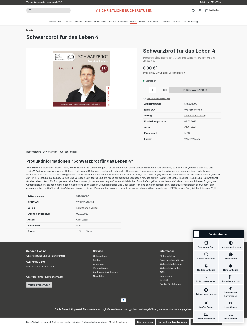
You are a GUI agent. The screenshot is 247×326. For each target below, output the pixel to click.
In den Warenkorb (195, 90)
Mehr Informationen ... (119, 322)
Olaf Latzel (190, 127)
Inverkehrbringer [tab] (68, 151)
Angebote (98, 264)
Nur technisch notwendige (173, 322)
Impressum (166, 276)
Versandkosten (101, 268)
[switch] (206, 244)
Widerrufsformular (170, 268)
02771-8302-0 (35, 261)
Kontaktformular (54, 276)
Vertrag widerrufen (39, 284)
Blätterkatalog (167, 256)
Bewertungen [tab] (50, 151)
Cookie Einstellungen (171, 284)
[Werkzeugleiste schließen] (196, 234)
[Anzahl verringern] (146, 90)
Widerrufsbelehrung (171, 264)
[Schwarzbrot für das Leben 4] (81, 78)
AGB (162, 272)
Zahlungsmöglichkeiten (105, 272)
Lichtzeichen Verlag (195, 115)
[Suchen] (29, 10)
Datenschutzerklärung (172, 260)
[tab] (33, 151)
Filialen (96, 260)
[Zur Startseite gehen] (123, 10)
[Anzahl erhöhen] (159, 90)
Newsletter (99, 276)
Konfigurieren (145, 322)
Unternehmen (100, 256)
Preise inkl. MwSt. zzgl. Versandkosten (164, 72)
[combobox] (52, 10)
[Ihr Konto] (200, 10)
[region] (81, 78)
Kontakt (164, 280)
